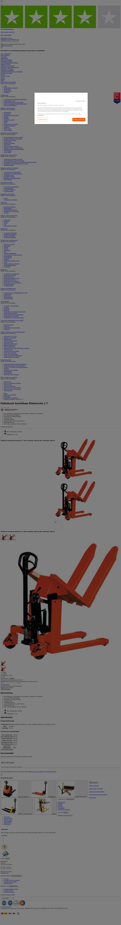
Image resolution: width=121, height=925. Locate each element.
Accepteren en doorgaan (78, 119)
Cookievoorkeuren (42, 119)
